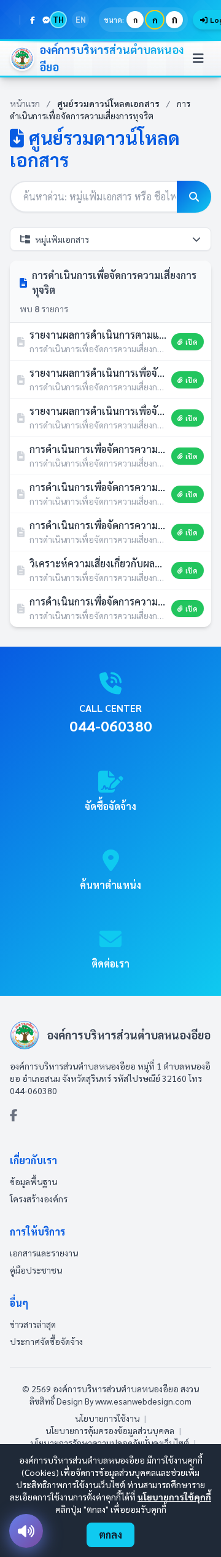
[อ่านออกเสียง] (26, 1531)
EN (81, 19)
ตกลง (110, 1534)
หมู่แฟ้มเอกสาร (62, 239)
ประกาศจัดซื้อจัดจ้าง (46, 1341)
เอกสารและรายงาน (44, 1252)
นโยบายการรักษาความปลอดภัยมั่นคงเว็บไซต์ (109, 1442)
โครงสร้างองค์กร (39, 1198)
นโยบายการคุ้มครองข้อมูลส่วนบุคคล (109, 1430)
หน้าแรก (25, 103)
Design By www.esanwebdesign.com (124, 1400)
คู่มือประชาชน (36, 1269)
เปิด (191, 342)
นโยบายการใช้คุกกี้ (174, 1496)
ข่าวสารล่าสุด (33, 1324)
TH (58, 19)
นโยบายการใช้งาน (107, 1418)
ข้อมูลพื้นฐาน (33, 1181)
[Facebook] (32, 20)
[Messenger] (46, 20)
